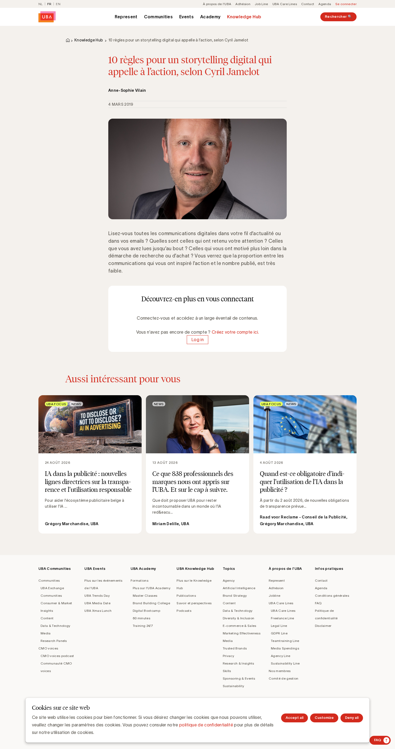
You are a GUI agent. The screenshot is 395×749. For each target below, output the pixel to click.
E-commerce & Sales (239, 625)
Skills (227, 671)
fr (49, 4)
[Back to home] (47, 17)
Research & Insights (238, 663)
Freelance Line (282, 618)
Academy (210, 16)
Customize (324, 718)
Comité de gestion (283, 678)
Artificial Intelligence (239, 588)
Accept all (294, 718)
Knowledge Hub (244, 16)
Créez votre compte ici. (235, 332)
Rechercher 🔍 (338, 17)
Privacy (228, 656)
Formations (139, 580)
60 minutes (141, 618)
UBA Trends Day (96, 595)
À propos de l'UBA (217, 4)
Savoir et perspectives (194, 603)
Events (186, 16)
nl (40, 4)
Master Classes (145, 595)
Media (46, 633)
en (58, 4)
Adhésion (242, 4)
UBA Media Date (97, 603)
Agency (229, 580)
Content (47, 618)
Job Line (261, 4)
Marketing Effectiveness (241, 633)
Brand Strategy (235, 595)
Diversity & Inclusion (238, 618)
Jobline (274, 595)
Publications (186, 595)
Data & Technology (55, 625)
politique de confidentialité (206, 724)
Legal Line (279, 625)
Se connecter (346, 4)
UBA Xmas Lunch (97, 610)
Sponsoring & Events (239, 678)
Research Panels (54, 640)
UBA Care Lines (284, 4)
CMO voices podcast (57, 656)
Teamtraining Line (285, 640)
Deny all (351, 718)
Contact (307, 4)
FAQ (318, 603)
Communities (158, 16)
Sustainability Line (285, 663)
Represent (126, 16)
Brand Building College (151, 603)
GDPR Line (279, 633)
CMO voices (48, 648)
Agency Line (280, 656)
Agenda (324, 4)
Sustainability (233, 686)
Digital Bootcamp (146, 610)
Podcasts (184, 610)
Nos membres (280, 671)
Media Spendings (285, 648)
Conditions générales (332, 595)
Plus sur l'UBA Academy (151, 588)
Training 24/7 (143, 625)
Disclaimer (323, 625)
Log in (197, 339)
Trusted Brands (235, 648)
